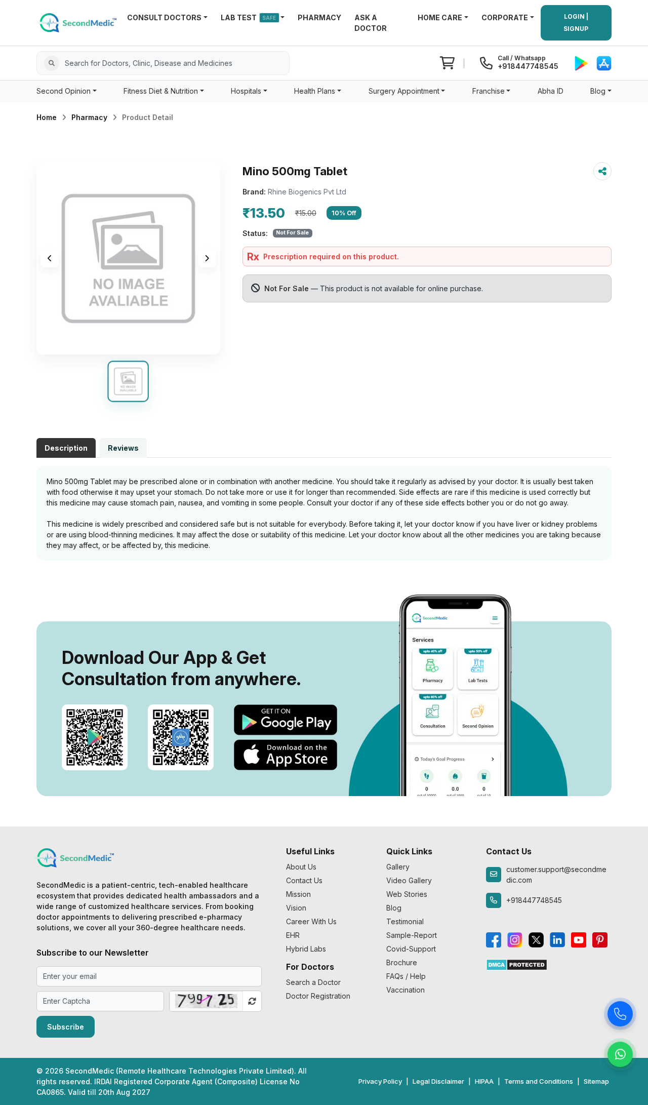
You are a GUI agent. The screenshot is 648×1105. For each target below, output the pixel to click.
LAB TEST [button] (248, 17)
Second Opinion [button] (63, 91)
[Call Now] (620, 1014)
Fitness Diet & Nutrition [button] (161, 91)
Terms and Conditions (538, 1081)
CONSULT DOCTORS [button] (164, 17)
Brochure (401, 962)
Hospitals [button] (246, 91)
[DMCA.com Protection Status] (516, 964)
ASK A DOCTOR (370, 22)
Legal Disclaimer (438, 1081)
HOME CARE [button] (440, 17)
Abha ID (550, 91)
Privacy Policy (380, 1081)
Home (46, 117)
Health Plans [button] (314, 91)
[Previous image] (49, 258)
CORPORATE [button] (504, 17)
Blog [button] (597, 91)
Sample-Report (411, 935)
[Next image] (207, 258)
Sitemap (596, 1081)
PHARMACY (319, 17)
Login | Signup (575, 22)
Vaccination (405, 989)
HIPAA (484, 1081)
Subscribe (65, 1026)
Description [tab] (66, 448)
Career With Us (311, 921)
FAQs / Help (406, 976)
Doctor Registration (318, 996)
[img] (128, 258)
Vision (296, 907)
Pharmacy (89, 117)
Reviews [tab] (123, 448)
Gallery (398, 866)
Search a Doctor (313, 982)
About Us (301, 866)
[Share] (602, 171)
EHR (293, 935)
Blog (393, 907)
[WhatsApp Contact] (620, 1054)
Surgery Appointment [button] (404, 91)
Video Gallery (409, 880)
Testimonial (405, 921)
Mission (298, 894)
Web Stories (406, 894)
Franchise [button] (488, 91)
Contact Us (304, 880)
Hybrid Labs (306, 948)
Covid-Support (411, 948)
